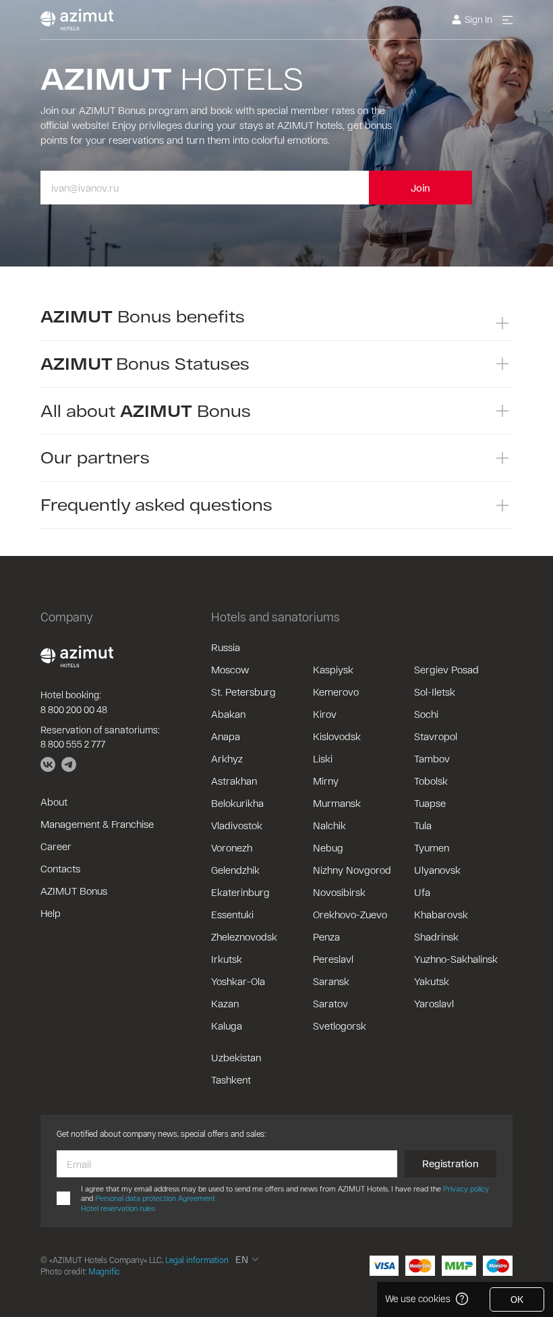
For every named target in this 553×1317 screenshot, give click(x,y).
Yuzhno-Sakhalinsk (456, 959)
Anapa (225, 736)
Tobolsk (431, 781)
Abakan (228, 714)
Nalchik (329, 825)
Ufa (422, 892)
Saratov (330, 1003)
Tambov (432, 758)
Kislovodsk (337, 736)
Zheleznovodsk (244, 936)
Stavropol (435, 736)
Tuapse (430, 803)
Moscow (230, 669)
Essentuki (232, 914)
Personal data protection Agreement (155, 1198)
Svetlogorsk (339, 1025)
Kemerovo (336, 691)
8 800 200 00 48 (73, 709)
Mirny (326, 781)
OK (517, 1299)
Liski (322, 758)
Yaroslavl (434, 1003)
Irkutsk (226, 959)
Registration (450, 1163)
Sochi (426, 714)
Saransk (331, 981)
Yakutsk (431, 981)
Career (55, 846)
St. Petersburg (243, 691)
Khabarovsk (441, 914)
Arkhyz (227, 758)
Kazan (225, 1003)
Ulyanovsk (437, 870)
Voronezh (231, 847)
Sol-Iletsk (434, 691)
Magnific (103, 1271)
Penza (326, 936)
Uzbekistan (236, 1057)
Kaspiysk (333, 669)
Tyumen (431, 847)
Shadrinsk (436, 936)
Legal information (197, 1259)
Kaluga (226, 1025)
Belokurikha (237, 803)
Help (50, 913)
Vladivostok (236, 825)
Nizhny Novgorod (352, 870)
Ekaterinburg (240, 892)
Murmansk (337, 803)
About (53, 801)
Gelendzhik (235, 870)
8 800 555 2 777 (72, 744)
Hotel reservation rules (118, 1208)
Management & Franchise (97, 824)
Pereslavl (333, 959)
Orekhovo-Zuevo (350, 914)
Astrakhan (234, 781)
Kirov (325, 714)
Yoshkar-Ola (238, 981)
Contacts (60, 868)
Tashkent (231, 1079)
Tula (423, 825)
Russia (225, 647)
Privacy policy (466, 1188)
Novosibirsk (339, 892)
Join (420, 187)
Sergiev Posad (446, 669)
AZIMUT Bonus (73, 891)
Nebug (328, 847)
